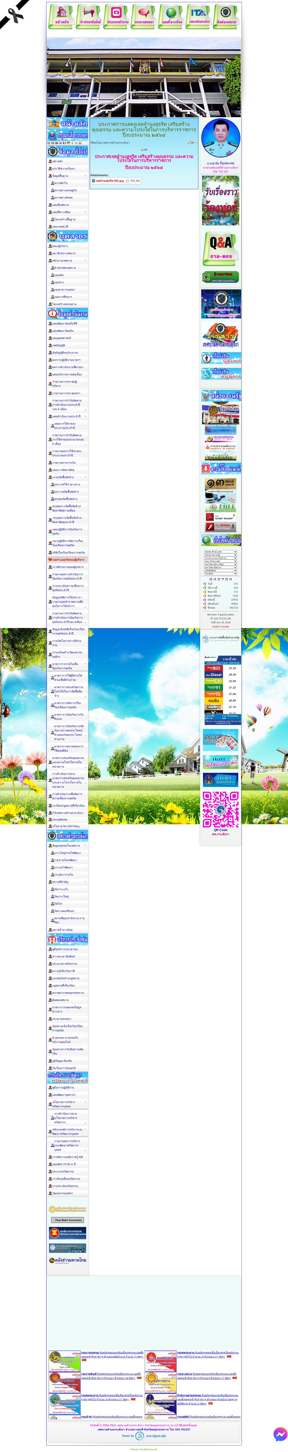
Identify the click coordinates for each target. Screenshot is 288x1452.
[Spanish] (80, 143)
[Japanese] (72, 143)
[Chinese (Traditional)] (56, 143)
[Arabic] (52, 143)
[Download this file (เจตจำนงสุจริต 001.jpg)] (94, 180)
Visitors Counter (220, 626)
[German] (68, 143)
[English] (60, 143)
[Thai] (48, 143)
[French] (64, 143)
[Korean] (76, 143)
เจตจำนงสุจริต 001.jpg (110, 180)
